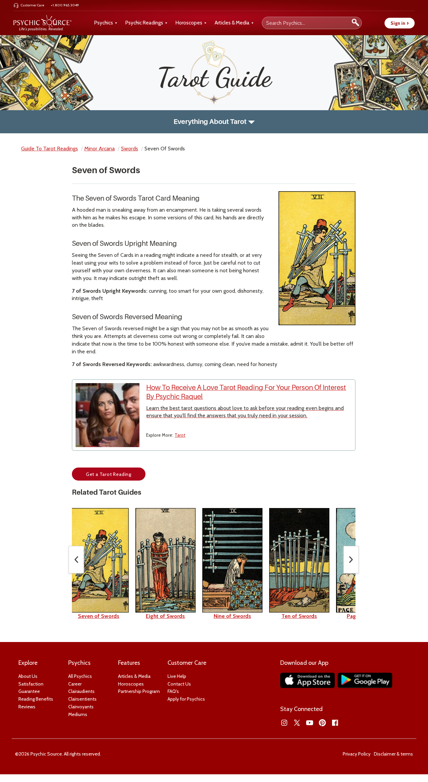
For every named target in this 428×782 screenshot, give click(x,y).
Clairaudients (81, 691)
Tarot (180, 435)
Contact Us (179, 684)
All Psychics (80, 676)
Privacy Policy (356, 754)
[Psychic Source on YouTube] (310, 723)
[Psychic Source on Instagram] (284, 723)
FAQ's (173, 691)
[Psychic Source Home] (42, 23)
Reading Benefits (35, 699)
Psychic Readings (144, 23)
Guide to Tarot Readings (49, 148)
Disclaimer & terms (393, 754)
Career (75, 684)
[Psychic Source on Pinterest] (322, 723)
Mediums (77, 714)
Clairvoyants (81, 707)
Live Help (177, 676)
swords (129, 148)
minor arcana (99, 148)
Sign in (400, 23)
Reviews (26, 707)
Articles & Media (232, 23)
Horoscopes (189, 23)
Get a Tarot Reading (108, 474)
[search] (355, 23)
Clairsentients (82, 699)
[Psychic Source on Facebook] (335, 723)
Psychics (103, 23)
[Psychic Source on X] (297, 723)
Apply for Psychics (186, 699)
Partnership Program (139, 691)
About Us (27, 676)
